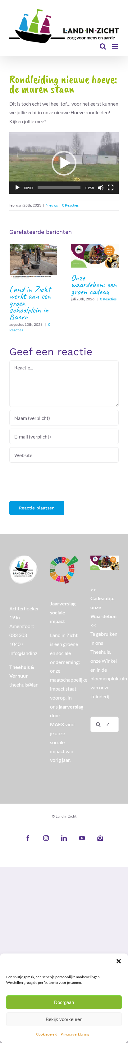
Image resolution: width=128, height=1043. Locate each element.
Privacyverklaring (75, 1034)
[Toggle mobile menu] (115, 46)
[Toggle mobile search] (103, 46)
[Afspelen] (17, 188)
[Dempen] (101, 188)
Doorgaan (64, 1002)
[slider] (59, 187)
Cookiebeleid (46, 1034)
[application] (64, 163)
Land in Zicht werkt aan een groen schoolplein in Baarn (33, 261)
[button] (119, 961)
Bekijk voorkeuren (64, 1019)
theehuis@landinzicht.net (36, 684)
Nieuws (52, 205)
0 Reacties (70, 205)
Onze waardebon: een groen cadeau (94, 255)
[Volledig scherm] (110, 188)
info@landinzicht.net (31, 653)
